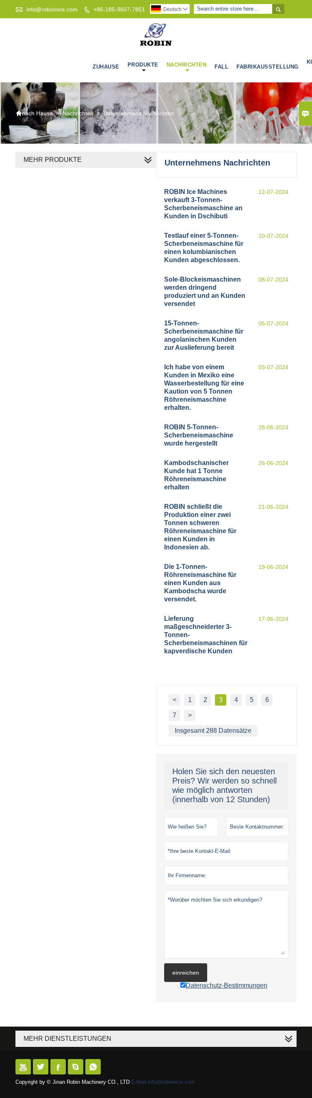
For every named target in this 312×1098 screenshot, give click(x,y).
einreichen (185, 972)
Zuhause (106, 67)
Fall (221, 67)
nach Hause (34, 113)
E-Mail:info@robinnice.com (163, 1082)
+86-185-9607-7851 (119, 9)
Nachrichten (187, 65)
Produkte (143, 65)
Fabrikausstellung (267, 67)
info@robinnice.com (52, 9)
